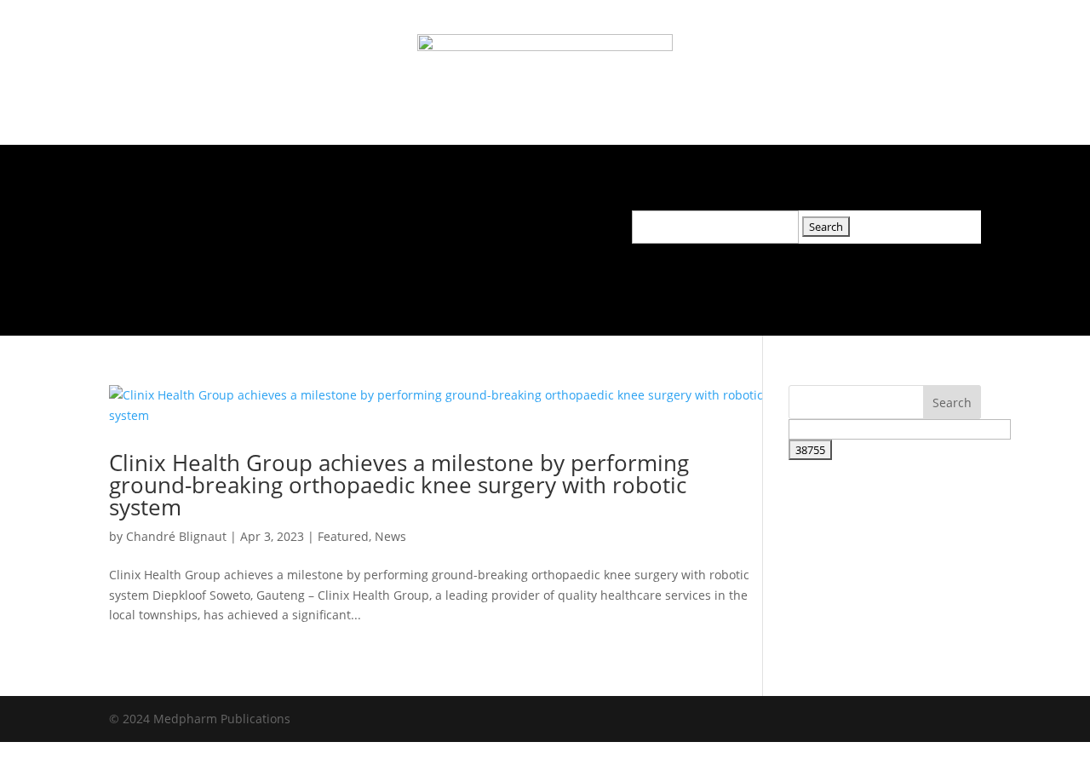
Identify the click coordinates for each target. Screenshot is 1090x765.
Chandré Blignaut (176, 536)
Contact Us (511, 222)
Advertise (371, 222)
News (298, 222)
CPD (438, 222)
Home (141, 222)
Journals (211, 222)
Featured (343, 536)
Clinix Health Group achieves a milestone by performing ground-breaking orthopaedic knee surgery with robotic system (399, 484)
